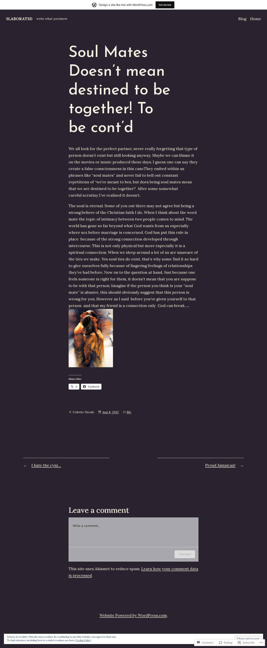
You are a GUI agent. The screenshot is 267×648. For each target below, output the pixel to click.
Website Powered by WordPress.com (133, 615)
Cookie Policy (83, 640)
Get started (165, 4)
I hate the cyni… (46, 465)
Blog (242, 18)
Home (255, 18)
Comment (185, 554)
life (129, 412)
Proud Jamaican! (220, 465)
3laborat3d (19, 18)
